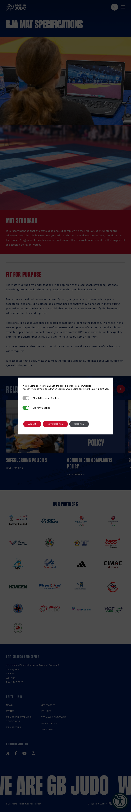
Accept (32, 423)
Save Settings (55, 423)
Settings (79, 423)
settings (104, 389)
